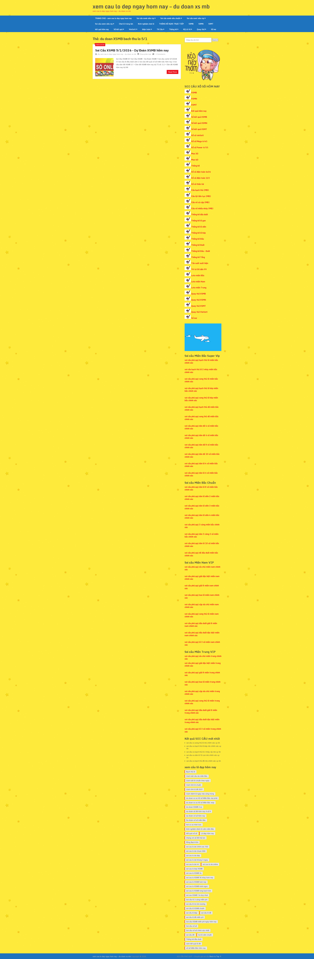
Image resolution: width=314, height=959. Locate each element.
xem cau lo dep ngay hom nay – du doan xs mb (151, 6)
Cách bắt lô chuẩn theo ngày (197, 780)
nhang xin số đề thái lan (195, 838)
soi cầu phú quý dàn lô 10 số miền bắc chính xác (202, 545)
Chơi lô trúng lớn (126, 23)
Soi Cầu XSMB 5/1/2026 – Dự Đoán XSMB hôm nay (132, 50)
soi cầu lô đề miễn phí (194, 917)
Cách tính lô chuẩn (193, 785)
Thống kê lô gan (198, 220)
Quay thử (201, 29)
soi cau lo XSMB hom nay (196, 882)
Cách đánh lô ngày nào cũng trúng (200, 794)
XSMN (194, 98)
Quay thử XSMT (198, 306)
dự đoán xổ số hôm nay (195, 816)
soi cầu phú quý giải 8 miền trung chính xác (202, 674)
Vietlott (132, 29)
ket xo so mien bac (193, 825)
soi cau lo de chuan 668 (195, 851)
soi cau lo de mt (192, 864)
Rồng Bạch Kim (192, 842)
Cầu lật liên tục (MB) (201, 196)
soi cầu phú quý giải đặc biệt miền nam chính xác (202, 578)
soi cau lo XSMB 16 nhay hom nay (199, 877)
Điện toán (146, 29)
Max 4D (194, 159)
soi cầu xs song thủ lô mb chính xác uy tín (203, 743)
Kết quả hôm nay (199, 111)
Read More (172, 72)
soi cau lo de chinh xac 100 (197, 847)
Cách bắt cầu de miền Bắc (196, 776)
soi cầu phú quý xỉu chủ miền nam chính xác (202, 568)
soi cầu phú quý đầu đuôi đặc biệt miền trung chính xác (202, 721)
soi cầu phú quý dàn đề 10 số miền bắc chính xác (202, 455)
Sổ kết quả (118, 29)
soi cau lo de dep (193, 855)
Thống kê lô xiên (198, 226)
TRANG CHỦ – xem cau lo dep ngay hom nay (113, 18)
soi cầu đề (190, 935)
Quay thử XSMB (198, 293)
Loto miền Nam (198, 281)
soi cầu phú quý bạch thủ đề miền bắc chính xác (202, 408)
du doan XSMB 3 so (194, 807)
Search (215, 40)
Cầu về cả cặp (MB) (200, 202)
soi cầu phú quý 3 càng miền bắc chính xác (202, 526)
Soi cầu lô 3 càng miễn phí (196, 899)
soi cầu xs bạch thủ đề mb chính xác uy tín (203, 761)
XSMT (194, 104)
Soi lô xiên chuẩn (205, 935)
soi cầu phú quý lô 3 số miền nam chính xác (202, 643)
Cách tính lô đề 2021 (194, 789)
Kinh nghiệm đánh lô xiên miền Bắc (200, 829)
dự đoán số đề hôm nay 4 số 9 (198, 811)
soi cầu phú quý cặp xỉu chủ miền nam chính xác (202, 606)
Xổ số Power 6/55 (199, 147)
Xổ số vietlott (197, 135)
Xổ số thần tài (197, 184)
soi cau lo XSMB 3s (193, 873)
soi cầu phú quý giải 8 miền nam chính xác (202, 587)
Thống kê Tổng (198, 257)
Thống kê (173, 29)
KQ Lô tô (186, 29)
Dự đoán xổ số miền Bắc (196, 820)
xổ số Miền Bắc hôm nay (196, 948)
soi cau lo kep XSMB (194, 869)
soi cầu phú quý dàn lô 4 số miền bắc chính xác (201, 465)
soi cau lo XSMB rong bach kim (198, 891)
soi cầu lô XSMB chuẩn (195, 908)
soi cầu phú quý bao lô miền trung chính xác (202, 683)
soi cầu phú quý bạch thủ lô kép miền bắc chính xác (201, 390)
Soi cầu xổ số (191, 926)
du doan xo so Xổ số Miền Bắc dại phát (201, 798)
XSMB (194, 92)
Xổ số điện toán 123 (200, 178)
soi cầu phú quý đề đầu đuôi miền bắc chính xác (201, 554)
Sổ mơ (213, 29)
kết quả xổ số (191, 833)
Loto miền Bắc (197, 275)
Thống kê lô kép (198, 232)
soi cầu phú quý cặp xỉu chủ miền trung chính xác (202, 693)
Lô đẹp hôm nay (207, 833)
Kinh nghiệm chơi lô (146, 23)
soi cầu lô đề (206, 913)
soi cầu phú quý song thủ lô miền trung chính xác (202, 702)
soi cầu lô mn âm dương (195, 904)
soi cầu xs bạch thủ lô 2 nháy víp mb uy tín (203, 752)
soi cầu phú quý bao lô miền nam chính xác (202, 596)
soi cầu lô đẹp (191, 913)
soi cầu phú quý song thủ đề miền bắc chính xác (201, 418)
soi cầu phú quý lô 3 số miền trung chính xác (203, 730)
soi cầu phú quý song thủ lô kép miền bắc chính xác (201, 399)
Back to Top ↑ (215, 956)
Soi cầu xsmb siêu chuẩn (170, 18)
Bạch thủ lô (190, 772)
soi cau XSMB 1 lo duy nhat (197, 895)
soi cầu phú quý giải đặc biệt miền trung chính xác (203, 664)
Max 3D (194, 153)
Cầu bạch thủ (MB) (200, 190)
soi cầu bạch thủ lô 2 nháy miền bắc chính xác (201, 371)
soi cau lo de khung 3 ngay (197, 860)
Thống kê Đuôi (197, 245)
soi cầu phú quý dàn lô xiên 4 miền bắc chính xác (202, 516)
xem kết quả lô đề (193, 944)
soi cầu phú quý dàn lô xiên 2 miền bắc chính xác (202, 498)
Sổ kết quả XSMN (199, 123)
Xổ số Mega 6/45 (199, 141)
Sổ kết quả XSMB (199, 117)
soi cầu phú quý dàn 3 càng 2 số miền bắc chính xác (201, 535)
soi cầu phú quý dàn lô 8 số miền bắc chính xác (201, 488)
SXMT (210, 23)
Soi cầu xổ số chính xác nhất (197, 930)
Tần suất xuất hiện (199, 263)
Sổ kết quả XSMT (199, 129)
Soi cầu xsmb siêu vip (145, 18)
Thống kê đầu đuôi (199, 214)
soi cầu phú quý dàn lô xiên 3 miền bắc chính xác (202, 507)
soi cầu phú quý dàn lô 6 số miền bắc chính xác (201, 474)
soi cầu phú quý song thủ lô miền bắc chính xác (201, 380)
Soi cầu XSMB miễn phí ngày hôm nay (201, 922)
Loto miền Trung (198, 287)
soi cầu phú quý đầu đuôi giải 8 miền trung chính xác (201, 711)
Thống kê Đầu (197, 238)
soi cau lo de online (210, 864)
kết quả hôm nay (102, 29)
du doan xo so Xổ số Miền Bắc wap (200, 802)
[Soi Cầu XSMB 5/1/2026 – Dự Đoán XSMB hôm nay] (104, 66)
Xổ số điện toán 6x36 (201, 171)
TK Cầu (160, 29)
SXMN (200, 23)
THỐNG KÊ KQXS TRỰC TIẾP (171, 23)
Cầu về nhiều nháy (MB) (202, 208)
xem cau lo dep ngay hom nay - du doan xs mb (118, 54)
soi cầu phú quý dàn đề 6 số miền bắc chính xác (201, 437)
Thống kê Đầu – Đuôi (200, 251)
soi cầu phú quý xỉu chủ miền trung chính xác (203, 657)
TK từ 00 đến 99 (199, 269)
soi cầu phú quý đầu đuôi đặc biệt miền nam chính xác (202, 634)
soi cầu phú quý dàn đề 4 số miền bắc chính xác (201, 427)
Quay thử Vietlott (199, 312)
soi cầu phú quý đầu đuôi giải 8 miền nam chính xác (201, 625)
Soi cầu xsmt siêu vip (195, 18)
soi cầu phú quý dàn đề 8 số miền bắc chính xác (201, 446)
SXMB (191, 23)
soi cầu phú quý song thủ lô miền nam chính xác (202, 615)
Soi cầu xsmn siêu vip (104, 23)
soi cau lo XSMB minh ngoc (197, 886)
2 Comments (160, 54)
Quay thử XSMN (198, 299)
